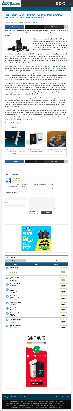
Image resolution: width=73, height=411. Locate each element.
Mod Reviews (36, 9)
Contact (48, 397)
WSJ (20, 123)
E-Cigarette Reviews (22, 9)
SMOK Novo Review (15, 302)
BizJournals (14, 123)
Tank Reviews (64, 9)
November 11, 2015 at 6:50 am (19, 179)
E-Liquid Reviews (50, 9)
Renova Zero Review (15, 284)
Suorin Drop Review (15, 325)
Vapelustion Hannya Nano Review (15, 320)
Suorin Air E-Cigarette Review (14, 296)
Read (63, 271)
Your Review (32, 196)
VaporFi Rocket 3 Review (14, 268)
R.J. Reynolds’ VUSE (59, 68)
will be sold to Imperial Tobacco (31, 117)
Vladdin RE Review (15, 308)
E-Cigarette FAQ (65, 397)
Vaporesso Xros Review (14, 278)
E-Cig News (35, 22)
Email (6, 203)
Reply (53, 189)
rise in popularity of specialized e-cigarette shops (23, 98)
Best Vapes (9, 9)
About (43, 397)
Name (6, 196)
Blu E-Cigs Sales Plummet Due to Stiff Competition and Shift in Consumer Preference (34, 16)
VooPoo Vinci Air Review (14, 313)
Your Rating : (32, 211)
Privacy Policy (55, 397)
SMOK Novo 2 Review (14, 289)
